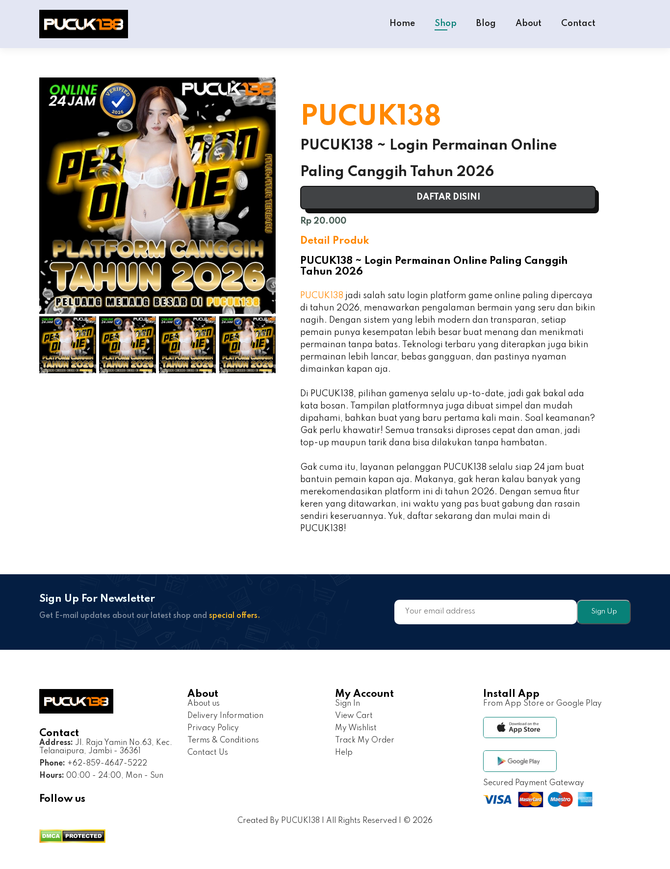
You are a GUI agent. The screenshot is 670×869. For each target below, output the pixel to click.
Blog (486, 23)
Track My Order (364, 740)
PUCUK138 (321, 295)
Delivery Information (225, 716)
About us (203, 704)
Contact (578, 23)
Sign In (347, 704)
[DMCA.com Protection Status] (72, 837)
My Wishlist (356, 728)
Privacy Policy (213, 728)
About (528, 23)
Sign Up (604, 611)
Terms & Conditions (223, 740)
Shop (446, 23)
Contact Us (207, 753)
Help (344, 753)
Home (402, 23)
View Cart (354, 716)
